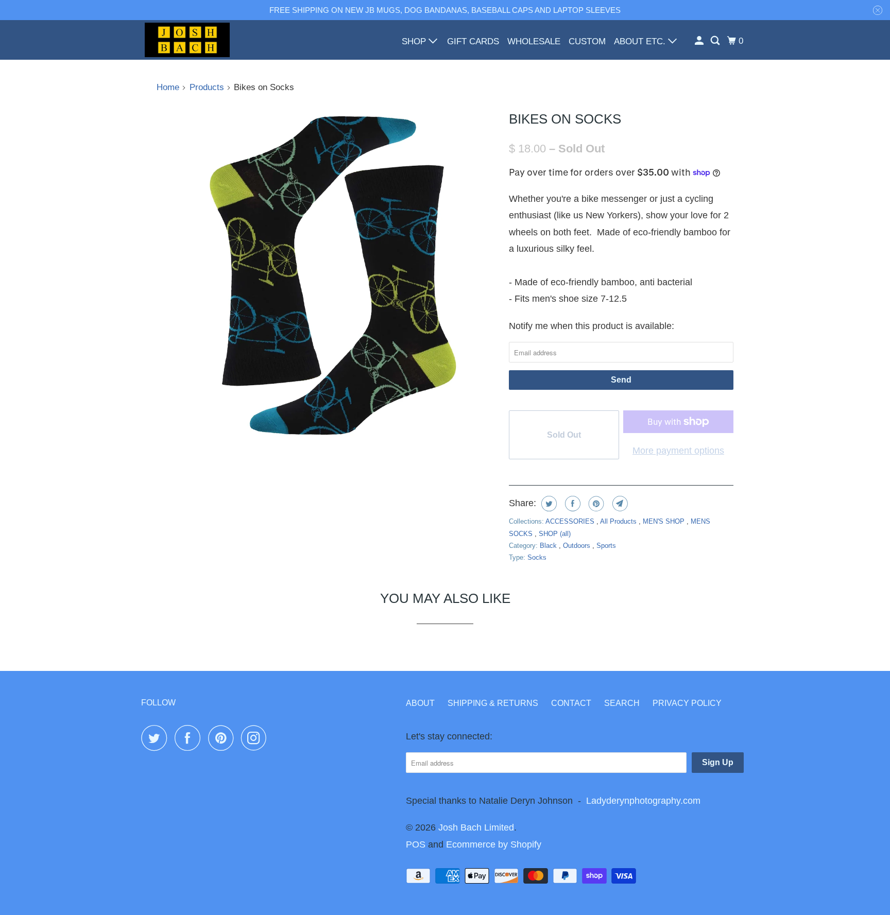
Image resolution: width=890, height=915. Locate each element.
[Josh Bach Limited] (187, 40)
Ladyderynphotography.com (643, 801)
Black (549, 545)
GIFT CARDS (473, 41)
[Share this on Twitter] (548, 503)
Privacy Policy (687, 703)
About (420, 703)
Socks (536, 557)
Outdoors (577, 545)
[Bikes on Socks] (328, 276)
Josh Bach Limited (476, 827)
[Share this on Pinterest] (595, 503)
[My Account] (700, 41)
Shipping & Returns (493, 703)
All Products (619, 521)
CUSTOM (587, 41)
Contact (571, 703)
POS (415, 844)
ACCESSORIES (570, 521)
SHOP (415, 41)
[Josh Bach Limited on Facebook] (190, 738)
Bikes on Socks (565, 119)
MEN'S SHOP (665, 521)
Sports (606, 545)
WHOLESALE (533, 41)
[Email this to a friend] (619, 503)
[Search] (716, 41)
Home (168, 87)
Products (207, 87)
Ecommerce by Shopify (493, 844)
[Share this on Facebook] (571, 503)
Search (622, 703)
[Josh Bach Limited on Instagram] (256, 738)
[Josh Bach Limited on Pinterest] (223, 738)
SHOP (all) (555, 534)
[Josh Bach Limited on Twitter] (156, 738)
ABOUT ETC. (641, 41)
